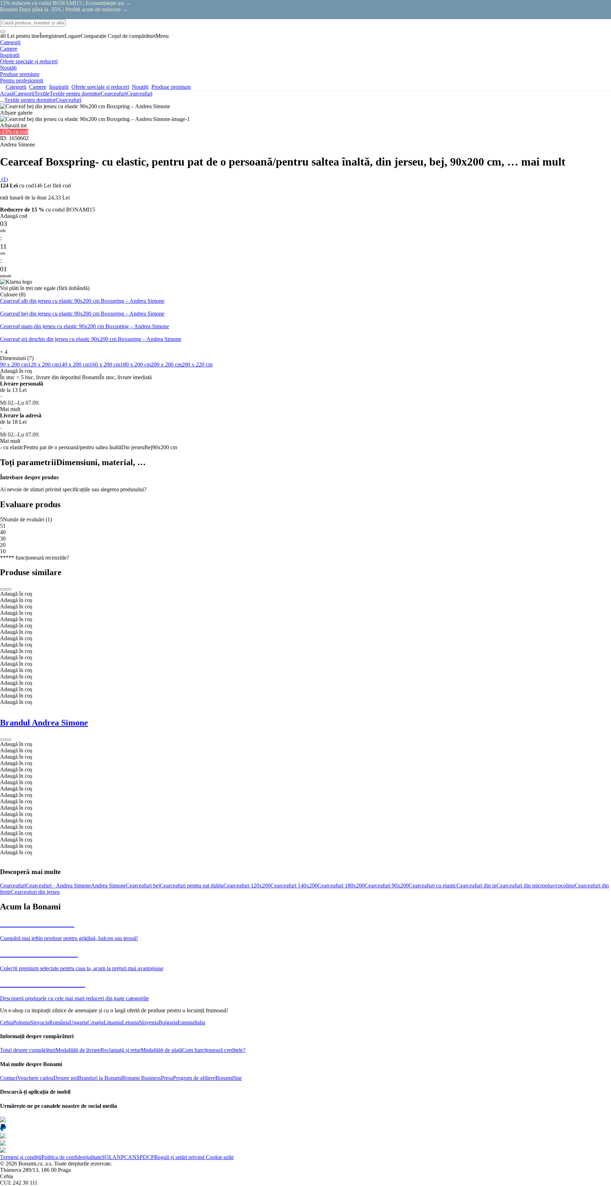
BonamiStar (228, 1078)
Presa (167, 1078)
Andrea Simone (108, 886)
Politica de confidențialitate (71, 1157)
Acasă (7, 94)
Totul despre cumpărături (28, 1050)
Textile (42, 94)
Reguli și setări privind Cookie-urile (194, 1157)
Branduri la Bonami (100, 1078)
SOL (106, 1157)
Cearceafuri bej (143, 886)
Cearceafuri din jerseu (35, 892)
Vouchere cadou (35, 1078)
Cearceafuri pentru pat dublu (191, 886)
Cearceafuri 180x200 (341, 886)
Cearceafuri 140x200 (294, 886)
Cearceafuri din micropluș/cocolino (535, 886)
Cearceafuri (139, 94)
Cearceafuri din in (476, 886)
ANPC (120, 1157)
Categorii (24, 94)
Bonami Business (141, 1078)
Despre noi (65, 1078)
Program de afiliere (194, 1078)
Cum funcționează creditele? (213, 1050)
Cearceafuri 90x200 (387, 886)
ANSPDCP (141, 1157)
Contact (8, 1078)
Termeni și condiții (20, 1157)
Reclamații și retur (120, 1050)
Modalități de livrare (78, 1050)
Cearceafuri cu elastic (432, 886)
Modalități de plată (161, 1050)
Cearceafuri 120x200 (246, 886)
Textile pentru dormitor (75, 94)
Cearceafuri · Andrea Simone (58, 886)
